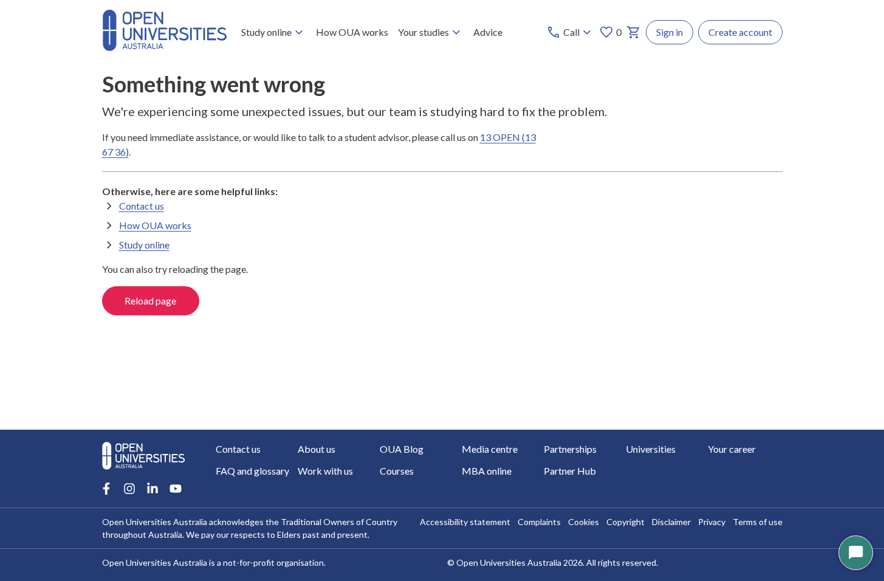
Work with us (325, 470)
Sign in (669, 32)
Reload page (150, 300)
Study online (266, 32)
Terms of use (758, 522)
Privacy (711, 522)
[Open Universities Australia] (164, 47)
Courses (397, 470)
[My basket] (633, 32)
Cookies (583, 522)
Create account (740, 32)
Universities (651, 449)
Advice (487, 32)
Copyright (625, 522)
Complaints (539, 522)
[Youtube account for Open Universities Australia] (175, 488)
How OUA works (352, 32)
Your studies (423, 32)
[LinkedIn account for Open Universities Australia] (152, 488)
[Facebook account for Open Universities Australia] (106, 488)
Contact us (141, 205)
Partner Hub (570, 470)
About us (316, 449)
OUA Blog (401, 449)
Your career (732, 449)
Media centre (490, 449)
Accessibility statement (465, 522)
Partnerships (570, 449)
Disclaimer (671, 522)
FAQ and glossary (252, 470)
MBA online (487, 470)
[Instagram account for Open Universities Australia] (129, 488)
